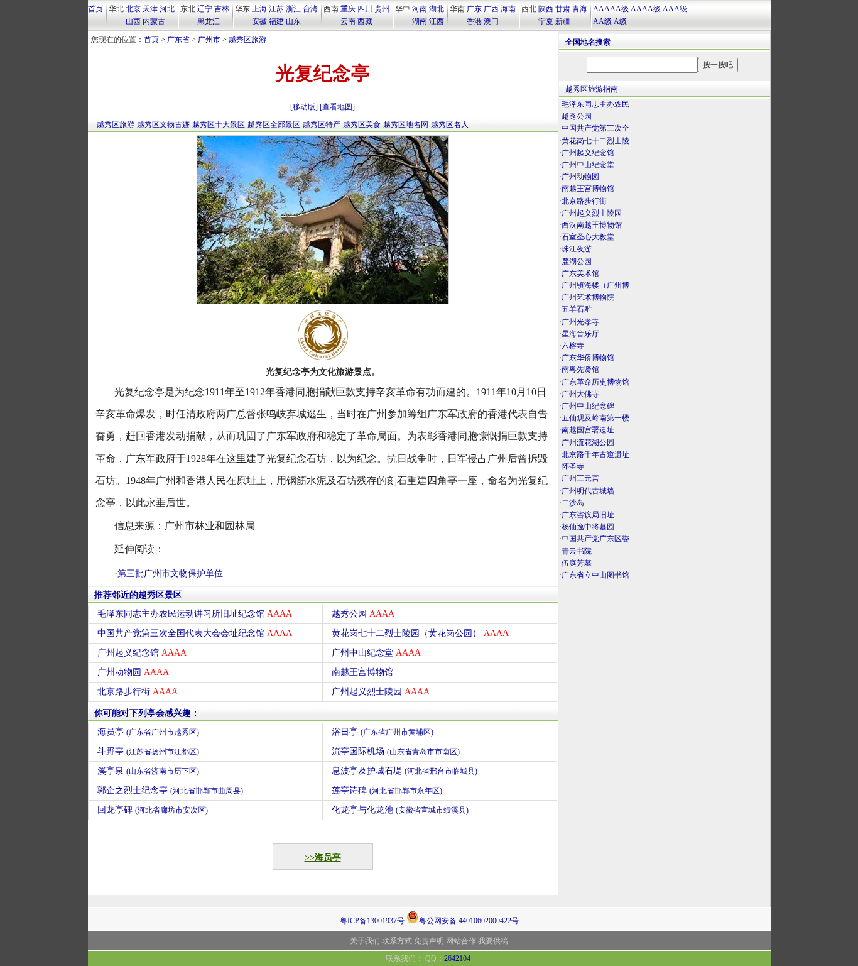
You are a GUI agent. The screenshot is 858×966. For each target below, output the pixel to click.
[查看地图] (337, 106)
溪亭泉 (148, 771)
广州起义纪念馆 (142, 652)
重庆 (348, 8)
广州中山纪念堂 (376, 652)
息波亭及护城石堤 (404, 771)
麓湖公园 (577, 261)
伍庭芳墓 (577, 563)
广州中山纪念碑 (588, 406)
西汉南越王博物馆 (592, 225)
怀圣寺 (573, 466)
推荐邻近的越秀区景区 (138, 595)
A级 (620, 21)
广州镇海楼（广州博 (595, 285)
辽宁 (204, 8)
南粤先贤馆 (580, 369)
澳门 (491, 21)
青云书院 (577, 551)
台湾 (310, 8)
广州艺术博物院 (588, 297)
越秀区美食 (362, 124)
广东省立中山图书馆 (595, 575)
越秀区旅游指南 (591, 89)
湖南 (419, 21)
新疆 (562, 21)
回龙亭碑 (152, 810)
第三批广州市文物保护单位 (170, 573)
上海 (259, 8)
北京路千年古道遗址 (595, 454)
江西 (436, 21)
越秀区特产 (321, 124)
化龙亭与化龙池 (400, 810)
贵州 (381, 8)
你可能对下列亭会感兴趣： (147, 713)
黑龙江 (208, 21)
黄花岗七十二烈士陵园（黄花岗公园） (420, 633)
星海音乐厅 (580, 333)
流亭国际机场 (396, 751)
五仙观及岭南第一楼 (595, 418)
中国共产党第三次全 (595, 128)
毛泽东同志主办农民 (595, 104)
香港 (474, 21)
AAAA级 (646, 8)
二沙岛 (573, 502)
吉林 (221, 8)
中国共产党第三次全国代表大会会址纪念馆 (194, 633)
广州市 (209, 39)
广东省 (178, 39)
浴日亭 (382, 732)
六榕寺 (573, 345)
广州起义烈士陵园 (381, 691)
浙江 (293, 8)
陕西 (545, 8)
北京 (133, 8)
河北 (167, 8)
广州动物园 (133, 672)
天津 (150, 8)
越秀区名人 (450, 124)
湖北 (436, 8)
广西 (491, 8)
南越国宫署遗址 (588, 429)
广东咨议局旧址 (588, 514)
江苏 (276, 8)
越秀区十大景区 (218, 124)
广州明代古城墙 (588, 490)
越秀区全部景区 (273, 124)
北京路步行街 (137, 691)
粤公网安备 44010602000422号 (469, 919)
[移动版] (304, 106)
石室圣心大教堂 (588, 237)
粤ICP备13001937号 (372, 920)
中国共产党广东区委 (595, 538)
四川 (364, 8)
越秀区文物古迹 (163, 124)
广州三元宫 (580, 478)
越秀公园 (363, 613)
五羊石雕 (577, 309)
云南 (348, 21)
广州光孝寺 (580, 321)
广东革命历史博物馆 (595, 382)
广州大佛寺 (580, 394)
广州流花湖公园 (588, 442)
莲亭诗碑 (387, 790)
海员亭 (148, 732)
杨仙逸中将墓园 (588, 526)
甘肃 (562, 8)
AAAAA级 (611, 8)
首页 (95, 8)
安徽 (259, 21)
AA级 (602, 21)
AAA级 (675, 8)
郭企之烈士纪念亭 (170, 790)
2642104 (457, 958)
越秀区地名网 (405, 124)
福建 (276, 21)
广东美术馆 (580, 273)
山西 (133, 21)
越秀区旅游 (247, 39)
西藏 (364, 21)
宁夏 (545, 21)
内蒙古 (154, 21)
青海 (579, 8)
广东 (474, 8)
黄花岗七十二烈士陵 (595, 140)
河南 (419, 8)
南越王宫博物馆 (362, 672)
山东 (293, 21)
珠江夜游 (577, 248)
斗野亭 (148, 751)
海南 (508, 8)
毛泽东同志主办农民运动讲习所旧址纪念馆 (194, 613)
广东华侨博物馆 (588, 357)
